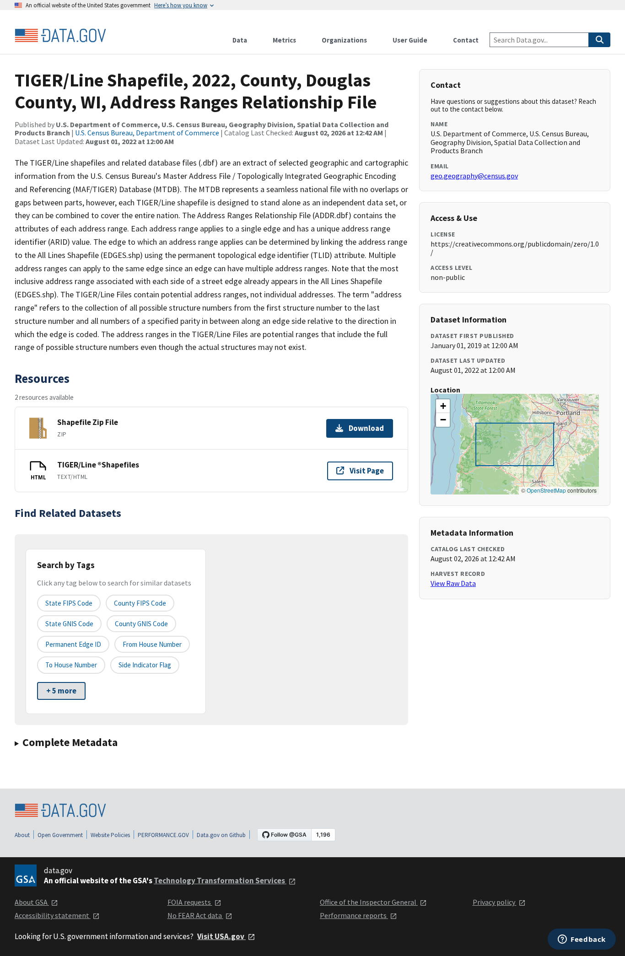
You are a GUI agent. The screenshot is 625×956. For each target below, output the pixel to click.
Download (366, 428)
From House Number (152, 644)
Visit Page (367, 471)
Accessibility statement (53, 915)
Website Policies (110, 835)
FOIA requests (189, 902)
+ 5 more (61, 691)
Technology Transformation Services (220, 880)
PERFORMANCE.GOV (163, 835)
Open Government (60, 835)
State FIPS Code (68, 603)
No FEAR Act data (195, 915)
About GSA (32, 902)
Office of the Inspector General (369, 902)
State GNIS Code (69, 623)
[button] (443, 406)
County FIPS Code (140, 603)
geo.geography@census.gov (474, 175)
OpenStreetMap (546, 490)
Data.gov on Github (221, 835)
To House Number (71, 665)
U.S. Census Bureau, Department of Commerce (147, 132)
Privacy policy (495, 902)
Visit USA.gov (221, 936)
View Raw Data (453, 583)
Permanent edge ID (73, 644)
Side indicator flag (145, 665)
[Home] (60, 36)
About (22, 835)
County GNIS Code (141, 623)
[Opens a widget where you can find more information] (582, 940)
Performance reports (354, 915)
